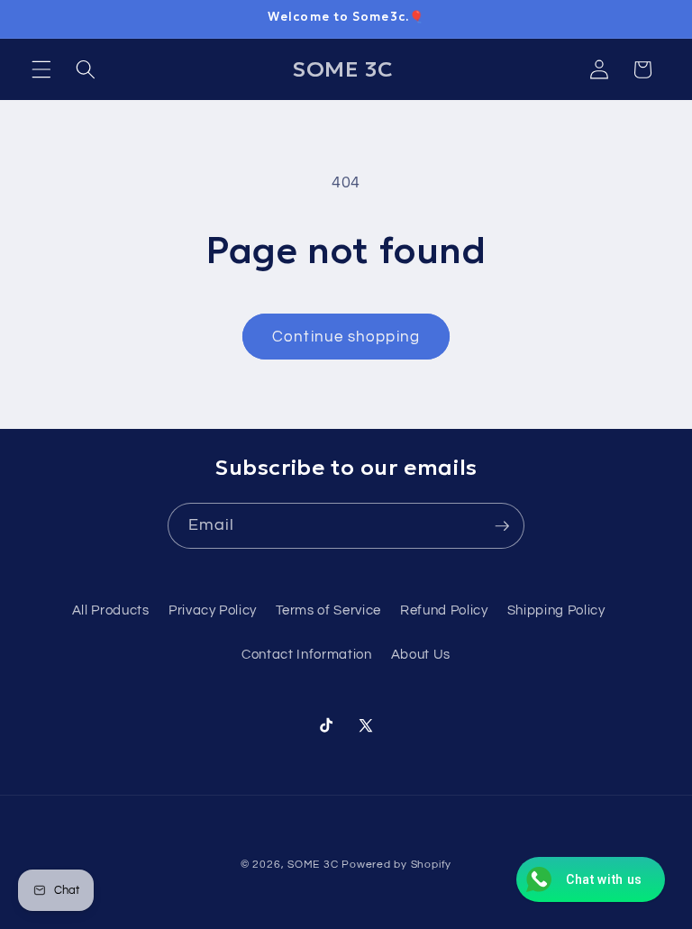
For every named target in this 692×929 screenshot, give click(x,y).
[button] (41, 69)
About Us (421, 654)
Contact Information (306, 654)
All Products (111, 610)
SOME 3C (312, 864)
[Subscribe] (502, 526)
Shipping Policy (556, 610)
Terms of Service (328, 610)
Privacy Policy (212, 610)
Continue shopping (346, 336)
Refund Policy (444, 610)
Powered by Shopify (396, 864)
